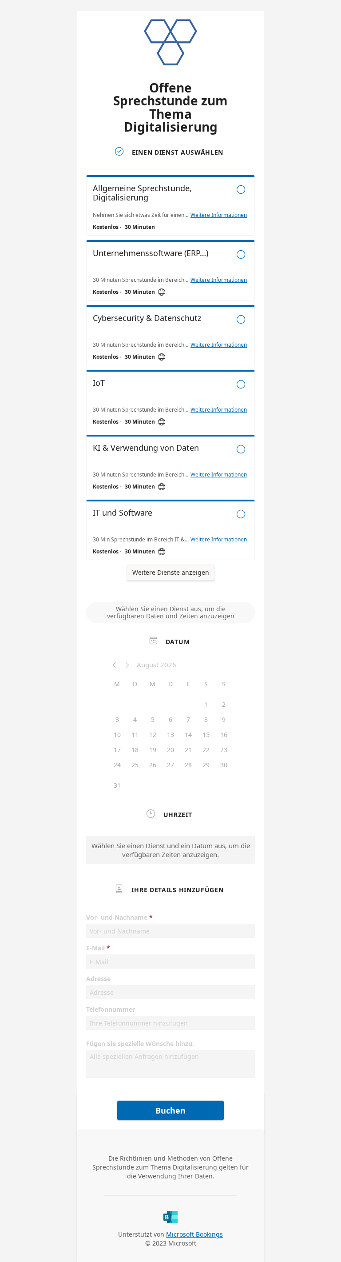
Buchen (170, 1110)
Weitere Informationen (218, 215)
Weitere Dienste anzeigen (170, 572)
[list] (170, 370)
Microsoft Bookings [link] (194, 1234)
